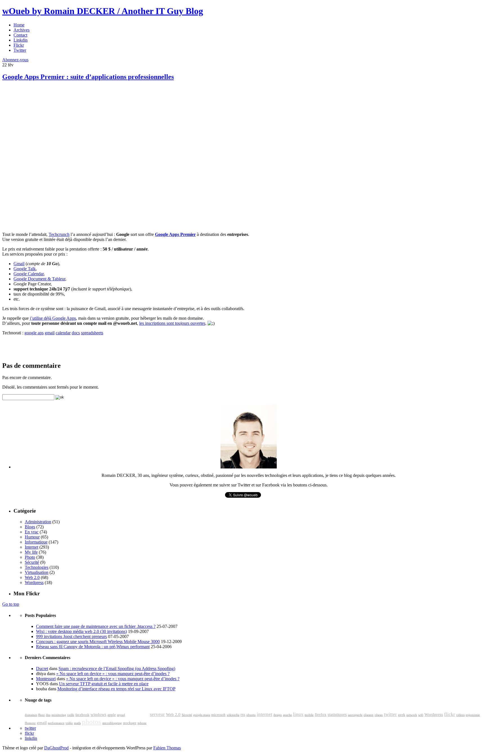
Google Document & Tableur (39, 278)
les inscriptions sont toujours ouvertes (172, 323)
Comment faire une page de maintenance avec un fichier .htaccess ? (96, 626)
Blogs (30, 526)
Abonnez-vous (15, 59)
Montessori (46, 678)
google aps (34, 332)
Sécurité (32, 562)
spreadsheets (92, 332)
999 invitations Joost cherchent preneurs (71, 636)
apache (287, 714)
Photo (30, 557)
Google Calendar (29, 273)
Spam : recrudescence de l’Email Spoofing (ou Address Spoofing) (116, 668)
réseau (379, 714)
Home (19, 24)
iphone (142, 723)
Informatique (36, 542)
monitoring (58, 714)
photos (91, 721)
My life (31, 552)
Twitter (20, 50)
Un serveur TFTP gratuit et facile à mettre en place (103, 683)
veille (70, 714)
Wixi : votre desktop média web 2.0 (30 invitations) (81, 631)
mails (77, 723)
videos (460, 714)
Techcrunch (59, 234)
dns (48, 714)
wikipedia (233, 714)
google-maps (201, 714)
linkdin (31, 738)
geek (401, 715)
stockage (129, 723)
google (137, 713)
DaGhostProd (56, 747)
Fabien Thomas (167, 747)
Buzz (41, 714)
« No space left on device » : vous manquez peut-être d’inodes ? (113, 673)
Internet (31, 547)
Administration (38, 521)
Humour (32, 537)
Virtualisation (36, 572)
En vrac (32, 531)
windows (98, 714)
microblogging (112, 723)
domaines (31, 714)
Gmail (19, 263)
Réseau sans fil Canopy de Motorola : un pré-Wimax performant (93, 646)
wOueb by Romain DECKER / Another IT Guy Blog (102, 11)
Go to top (10, 604)
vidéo (69, 723)
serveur (157, 714)
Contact (20, 35)
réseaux (369, 714)
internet (264, 714)
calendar (63, 332)
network (411, 714)
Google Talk (25, 268)
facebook (82, 715)
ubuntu (251, 714)
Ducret (42, 668)
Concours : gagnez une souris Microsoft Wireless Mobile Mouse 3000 (98, 641)
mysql (121, 714)
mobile (309, 714)
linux (298, 714)
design (277, 714)
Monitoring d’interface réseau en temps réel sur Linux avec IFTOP (116, 688)
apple (111, 715)
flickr (449, 714)
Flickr (19, 45)
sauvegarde (355, 714)
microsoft (218, 715)
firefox (321, 714)
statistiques (337, 714)
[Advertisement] (44, 126)
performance (56, 723)
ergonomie (473, 714)
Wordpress (34, 582)
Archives (22, 30)
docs (76, 332)
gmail (50, 332)
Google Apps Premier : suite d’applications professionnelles (88, 76)
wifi (420, 714)
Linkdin (21, 40)
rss (242, 714)
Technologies (36, 567)
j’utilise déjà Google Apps (53, 318)
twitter (390, 714)
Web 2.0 (32, 577)
